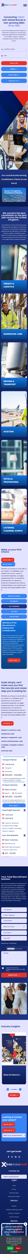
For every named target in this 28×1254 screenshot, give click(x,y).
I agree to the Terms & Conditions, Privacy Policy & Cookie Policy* (15, 969)
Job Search (6, 723)
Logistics (11, 806)
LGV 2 (6, 844)
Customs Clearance (12, 798)
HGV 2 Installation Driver (12, 835)
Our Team (14, 611)
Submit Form (13, 975)
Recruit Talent (13, 75)
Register (13, 69)
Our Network (14, 601)
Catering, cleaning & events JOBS (12, 746)
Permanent (18, 768)
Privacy (14, 1189)
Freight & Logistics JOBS (11, 730)
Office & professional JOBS (12, 741)
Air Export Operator (10, 760)
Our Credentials (14, 606)
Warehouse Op (10, 818)
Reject (18, 1248)
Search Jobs (7, 560)
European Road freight (10, 801)
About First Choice (14, 596)
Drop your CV (13, 81)
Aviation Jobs (6, 751)
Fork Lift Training (14, 1217)
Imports (5, 806)
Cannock (9, 789)
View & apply (13, 780)
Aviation (14, 1206)
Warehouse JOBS (7, 734)
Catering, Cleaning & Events (14, 1210)
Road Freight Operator (11, 785)
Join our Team (14, 616)
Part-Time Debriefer (10, 810)
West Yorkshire (11, 814)
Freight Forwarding (14, 803)
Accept (10, 1248)
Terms (14, 1186)
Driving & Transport (14, 1213)
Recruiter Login (14, 1193)
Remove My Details (14, 1196)
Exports (7, 768)
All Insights (13, 1095)
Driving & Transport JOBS (11, 738)
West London (10, 764)
